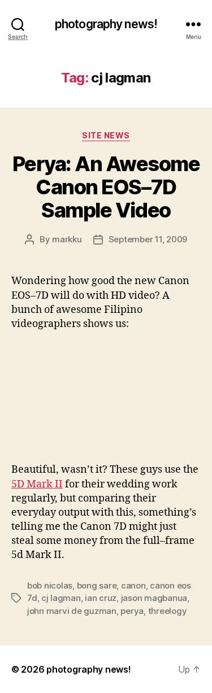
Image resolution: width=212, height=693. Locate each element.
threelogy (167, 610)
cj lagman (61, 597)
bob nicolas (49, 585)
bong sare (97, 585)
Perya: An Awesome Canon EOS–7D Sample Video (106, 187)
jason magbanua (154, 597)
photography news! (106, 24)
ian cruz (100, 597)
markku (66, 239)
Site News (106, 135)
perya (132, 610)
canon (133, 585)
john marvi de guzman (71, 610)
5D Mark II (37, 484)
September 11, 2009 (148, 239)
